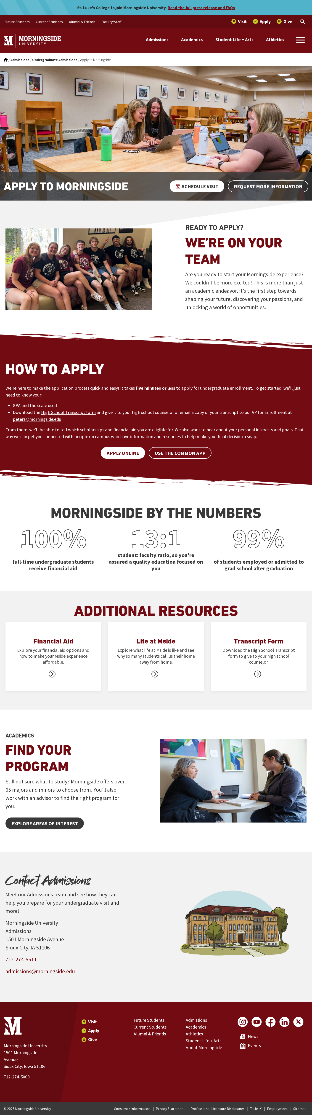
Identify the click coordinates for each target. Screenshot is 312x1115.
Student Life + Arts (234, 39)
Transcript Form (258, 641)
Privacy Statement (170, 1108)
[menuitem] (17, 21)
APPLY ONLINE (123, 453)
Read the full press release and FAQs (201, 7)
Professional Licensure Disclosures (217, 1108)
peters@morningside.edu (37, 419)
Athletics (275, 39)
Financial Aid (53, 641)
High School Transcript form (68, 412)
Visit (92, 1021)
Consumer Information (132, 1108)
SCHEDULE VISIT (200, 186)
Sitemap (300, 1108)
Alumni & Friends (150, 1034)
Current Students (150, 1027)
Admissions (157, 39)
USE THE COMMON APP (180, 453)
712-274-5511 (21, 959)
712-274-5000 (17, 1077)
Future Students (149, 1020)
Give (92, 1039)
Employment (277, 1108)
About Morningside (204, 1047)
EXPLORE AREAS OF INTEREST (44, 823)
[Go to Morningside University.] (6, 59)
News (253, 1036)
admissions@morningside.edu (40, 971)
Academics (192, 39)
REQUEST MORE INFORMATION (268, 186)
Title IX (256, 1108)
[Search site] (300, 41)
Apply (93, 1030)
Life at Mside (155, 641)
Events (254, 1045)
